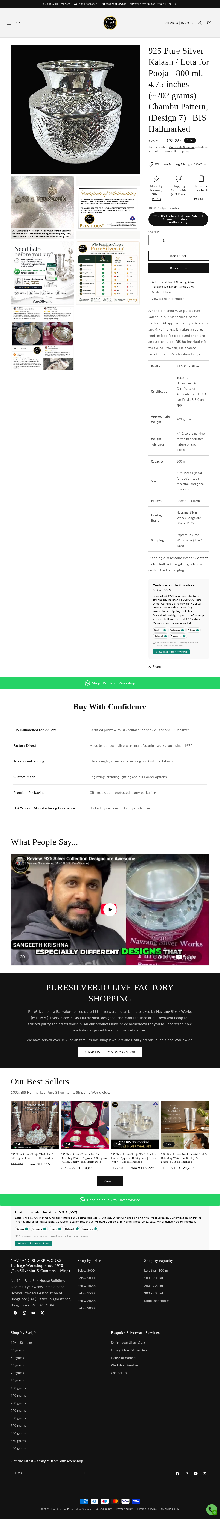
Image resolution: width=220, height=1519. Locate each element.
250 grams (18, 1410)
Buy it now (179, 268)
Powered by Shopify (79, 1509)
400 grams (18, 1433)
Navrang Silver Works (156, 194)
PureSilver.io (58, 1509)
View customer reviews (171, 651)
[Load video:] (110, 910)
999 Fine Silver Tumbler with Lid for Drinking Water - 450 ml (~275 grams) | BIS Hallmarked (184, 1158)
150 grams (18, 1395)
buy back (201, 190)
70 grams (17, 1373)
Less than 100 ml (156, 1270)
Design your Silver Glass (128, 1342)
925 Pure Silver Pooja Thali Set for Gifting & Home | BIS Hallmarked (33, 1156)
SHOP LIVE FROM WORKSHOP (110, 1052)
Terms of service (147, 1508)
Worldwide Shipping (182, 146)
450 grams (18, 1441)
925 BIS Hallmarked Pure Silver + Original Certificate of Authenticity (178, 219)
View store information (168, 299)
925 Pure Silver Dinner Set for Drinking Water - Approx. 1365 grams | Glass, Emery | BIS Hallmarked (85, 1158)
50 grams (17, 1358)
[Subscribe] (83, 1473)
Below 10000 (87, 1286)
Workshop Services (124, 1365)
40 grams (17, 1350)
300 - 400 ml (153, 1293)
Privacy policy (124, 1508)
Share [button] (157, 666)
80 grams (17, 1380)
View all (110, 1181)
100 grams (18, 1388)
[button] (9, 23)
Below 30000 (87, 1308)
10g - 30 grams (21, 1342)
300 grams (18, 1418)
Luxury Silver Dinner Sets (129, 1350)
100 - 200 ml (153, 1278)
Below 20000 (87, 1301)
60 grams (17, 1365)
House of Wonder (124, 1358)
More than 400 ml (157, 1301)
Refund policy (104, 1508)
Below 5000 (86, 1278)
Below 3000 (86, 1270)
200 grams (18, 1403)
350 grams (18, 1425)
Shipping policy (170, 1508)
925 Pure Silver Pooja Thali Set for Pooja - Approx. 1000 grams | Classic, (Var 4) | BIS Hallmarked (135, 1158)
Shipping (178, 186)
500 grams (18, 1448)
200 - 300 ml (153, 1286)
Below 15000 (87, 1293)
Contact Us (119, 1373)
